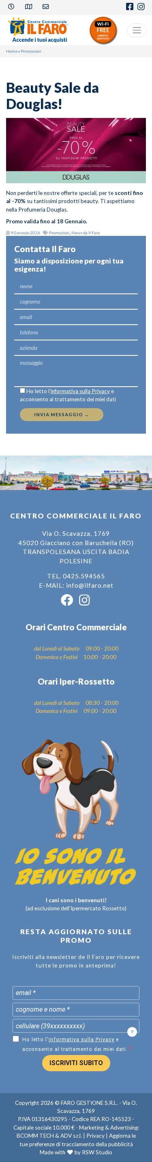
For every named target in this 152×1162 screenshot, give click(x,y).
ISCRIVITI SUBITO (76, 1063)
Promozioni (31, 51)
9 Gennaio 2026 (25, 232)
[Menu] (137, 30)
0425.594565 (84, 576)
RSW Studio (97, 1152)
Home (11, 51)
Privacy (95, 1135)
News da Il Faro (85, 232)
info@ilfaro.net (89, 585)
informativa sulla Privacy (80, 391)
